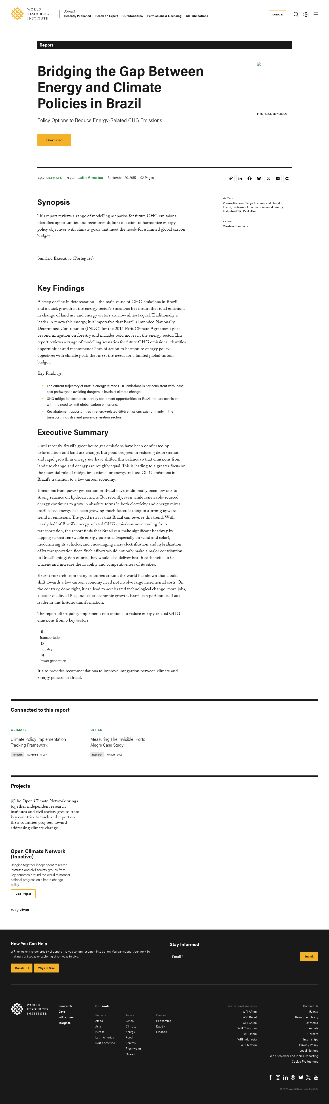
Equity (160, 1026)
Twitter (308, 1077)
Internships (310, 1039)
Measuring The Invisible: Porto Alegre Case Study (117, 742)
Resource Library (306, 1017)
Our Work (102, 1006)
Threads (293, 1077)
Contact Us (310, 1006)
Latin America (90, 177)
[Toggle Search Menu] (296, 14)
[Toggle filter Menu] (306, 14)
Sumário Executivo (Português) (65, 259)
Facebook (270, 1077)
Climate (54, 177)
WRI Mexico (249, 1044)
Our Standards (132, 16)
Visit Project (23, 894)
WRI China (250, 1022)
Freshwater (133, 1048)
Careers (313, 1033)
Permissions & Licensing (164, 16)
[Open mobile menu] (316, 14)
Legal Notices (308, 1050)
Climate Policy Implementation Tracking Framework (38, 742)
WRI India (250, 1033)
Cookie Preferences (305, 1061)
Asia (98, 1026)
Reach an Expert (106, 16)
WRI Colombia (247, 1028)
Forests (131, 1042)
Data (62, 1011)
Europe (100, 1031)
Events (313, 1011)
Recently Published (77, 16)
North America (105, 1042)
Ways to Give (46, 968)
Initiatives (66, 1017)
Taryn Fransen (255, 203)
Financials (311, 1028)
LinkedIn (285, 1077)
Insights (64, 1022)
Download (54, 139)
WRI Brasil (250, 1017)
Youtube (316, 1077)
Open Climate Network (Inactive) (38, 853)
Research (69, 12)
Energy (130, 1031)
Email (176, 956)
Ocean (130, 1054)
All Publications (197, 16)
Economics (163, 1020)
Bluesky (301, 1077)
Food (129, 1037)
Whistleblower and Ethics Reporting (294, 1055)
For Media (311, 1022)
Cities (96, 729)
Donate (277, 14)
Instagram (278, 1077)
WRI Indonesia (247, 1039)
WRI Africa (250, 1011)
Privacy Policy (308, 1044)
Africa (99, 1020)
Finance (161, 1031)
